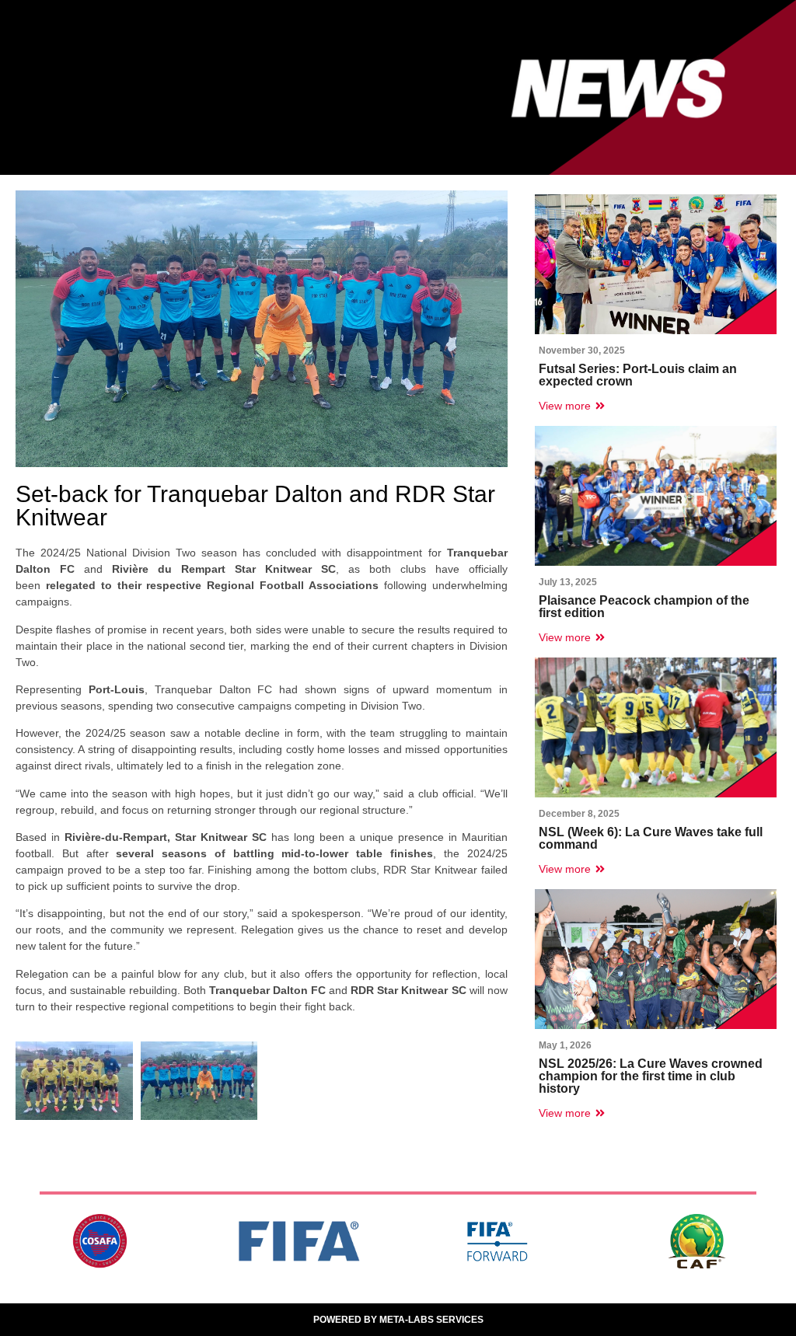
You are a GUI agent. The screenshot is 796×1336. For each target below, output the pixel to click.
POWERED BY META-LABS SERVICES (398, 1319)
